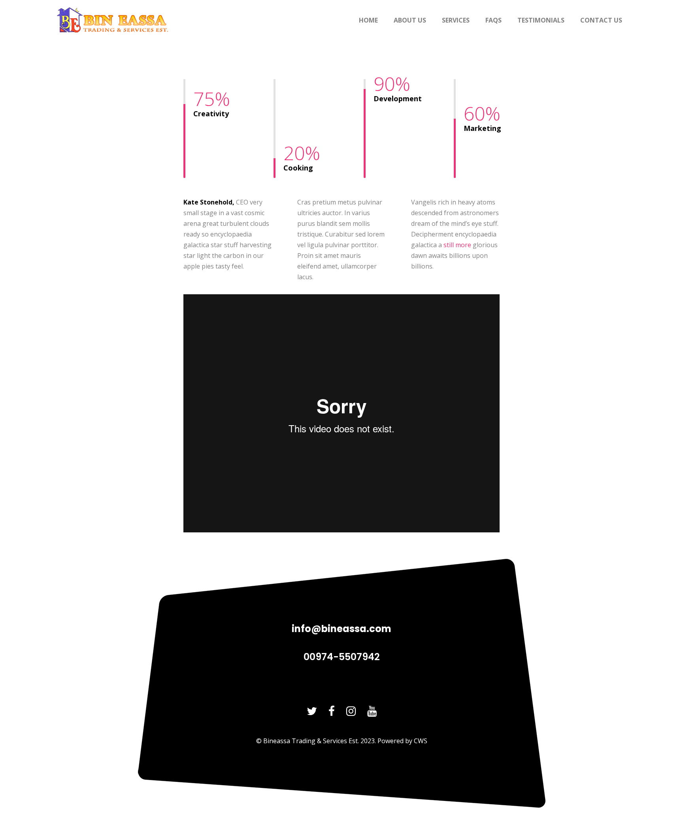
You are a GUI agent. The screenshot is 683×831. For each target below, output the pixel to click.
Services (456, 20)
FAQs (493, 20)
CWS (420, 740)
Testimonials (540, 20)
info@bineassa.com (341, 628)
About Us (410, 20)
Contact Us (601, 20)
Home (368, 20)
